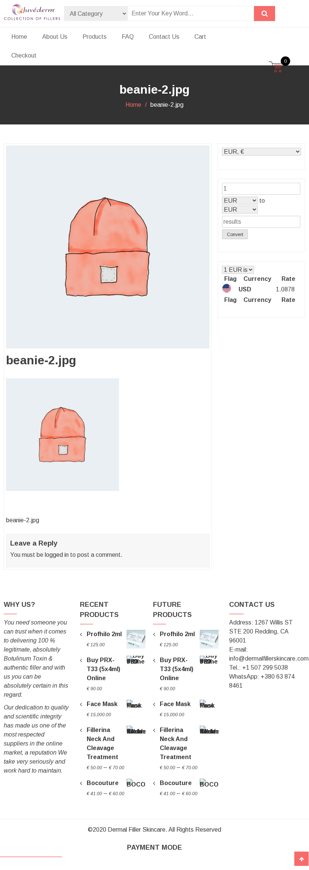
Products (95, 36)
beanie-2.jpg (22, 520)
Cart (200, 36)
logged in (57, 555)
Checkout (24, 55)
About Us (54, 36)
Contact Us (164, 36)
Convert (235, 234)
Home (19, 36)
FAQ (128, 36)
